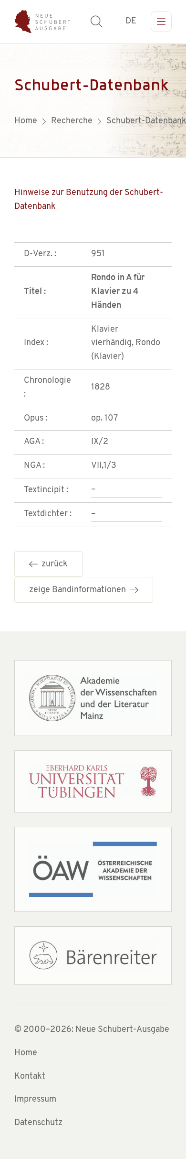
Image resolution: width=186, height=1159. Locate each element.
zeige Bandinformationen (79, 590)
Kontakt (29, 1076)
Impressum (35, 1099)
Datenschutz (38, 1123)
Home (25, 1053)
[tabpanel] (93, 100)
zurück (53, 564)
